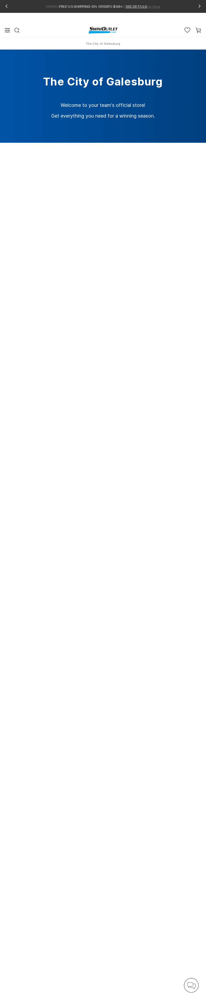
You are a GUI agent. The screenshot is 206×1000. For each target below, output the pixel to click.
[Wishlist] (187, 30)
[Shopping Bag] (198, 30)
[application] (191, 985)
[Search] (17, 30)
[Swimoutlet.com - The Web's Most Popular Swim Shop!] (103, 30)
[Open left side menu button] (7, 30)
